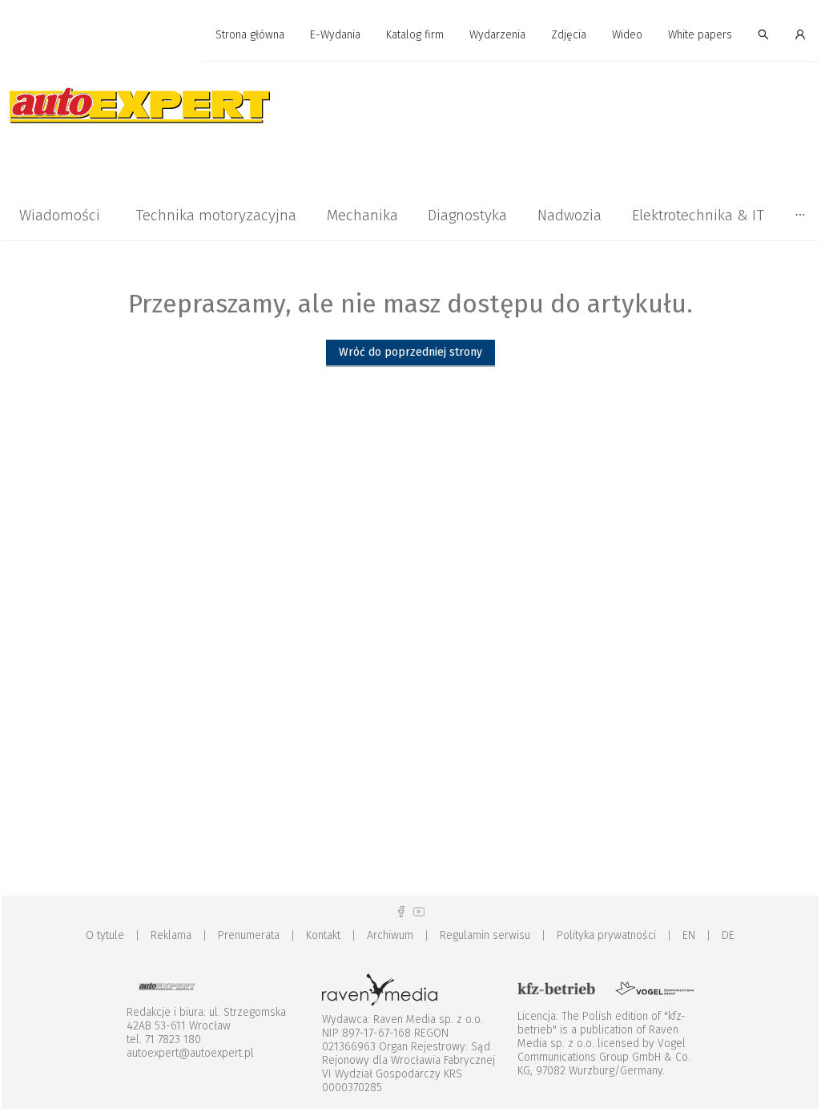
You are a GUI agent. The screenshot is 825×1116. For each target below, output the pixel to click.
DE (728, 935)
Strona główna (249, 35)
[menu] (410, 35)
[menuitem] (250, 36)
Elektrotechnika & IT (698, 215)
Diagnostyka (467, 215)
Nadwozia (569, 215)
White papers (700, 35)
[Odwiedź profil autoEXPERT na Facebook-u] (401, 912)
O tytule (105, 935)
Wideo (627, 35)
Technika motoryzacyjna (215, 215)
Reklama (171, 935)
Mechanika (362, 215)
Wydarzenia (497, 35)
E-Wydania (335, 35)
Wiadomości (59, 215)
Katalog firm (415, 35)
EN (688, 935)
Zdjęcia (568, 35)
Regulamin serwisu (485, 935)
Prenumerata (249, 935)
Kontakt (323, 935)
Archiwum (390, 935)
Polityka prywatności (606, 935)
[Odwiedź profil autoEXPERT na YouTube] (419, 912)
